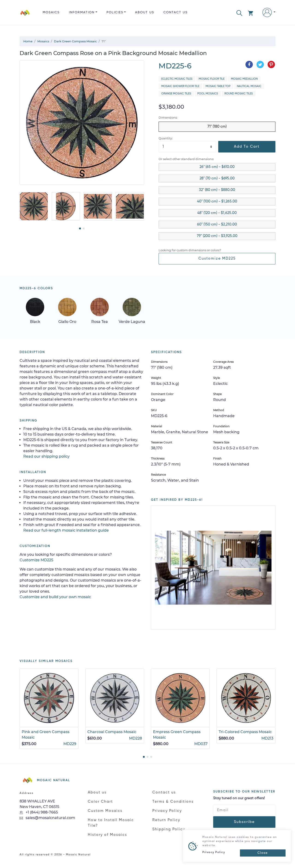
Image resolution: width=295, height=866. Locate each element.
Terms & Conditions (173, 802)
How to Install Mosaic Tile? (111, 823)
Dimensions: (168, 117)
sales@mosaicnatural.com (50, 818)
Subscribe (244, 822)
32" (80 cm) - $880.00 (217, 190)
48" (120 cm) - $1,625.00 (217, 213)
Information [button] (81, 12)
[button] (239, 12)
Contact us (175, 12)
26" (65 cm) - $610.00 (217, 167)
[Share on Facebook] (249, 64)
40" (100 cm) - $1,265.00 (217, 201)
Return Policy (166, 820)
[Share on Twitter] (260, 64)
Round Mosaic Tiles (238, 93)
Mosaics (51, 12)
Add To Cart (247, 147)
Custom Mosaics (105, 811)
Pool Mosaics (207, 93)
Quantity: (166, 138)
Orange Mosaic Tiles (176, 93)
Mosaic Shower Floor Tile (180, 86)
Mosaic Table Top (218, 86)
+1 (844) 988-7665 (41, 812)
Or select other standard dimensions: (186, 159)
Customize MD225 (217, 258)
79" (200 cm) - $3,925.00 (217, 236)
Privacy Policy (167, 811)
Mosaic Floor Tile (211, 79)
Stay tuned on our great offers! (239, 798)
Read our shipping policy (46, 456)
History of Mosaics (107, 835)
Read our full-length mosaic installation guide (66, 530)
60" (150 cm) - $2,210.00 (217, 224)
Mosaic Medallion (244, 79)
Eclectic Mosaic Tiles (176, 79)
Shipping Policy (168, 829)
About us (144, 12)
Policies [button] (114, 12)
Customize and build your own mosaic (55, 597)
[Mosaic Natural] (25, 16)
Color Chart (100, 802)
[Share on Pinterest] (271, 64)
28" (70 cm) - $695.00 (217, 178)
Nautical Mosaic (249, 86)
